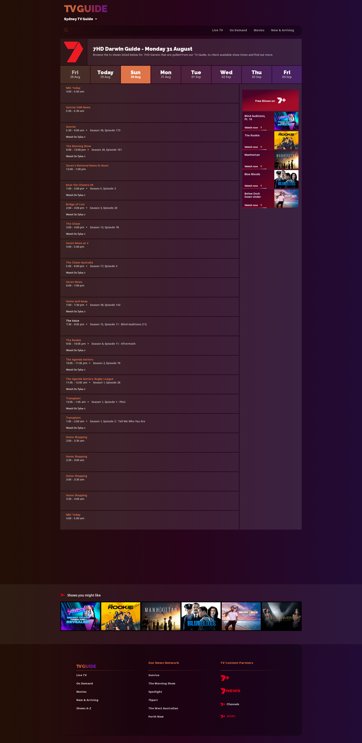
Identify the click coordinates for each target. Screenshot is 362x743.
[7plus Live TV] (230, 705)
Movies (259, 30)
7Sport (153, 700)
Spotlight (155, 691)
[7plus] (224, 679)
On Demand (238, 30)
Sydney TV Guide (78, 19)
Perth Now (156, 716)
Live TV (217, 30)
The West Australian (163, 708)
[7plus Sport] (227, 717)
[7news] (230, 692)
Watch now (251, 127)
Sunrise (153, 675)
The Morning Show (161, 683)
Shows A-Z (83, 708)
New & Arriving (282, 30)
